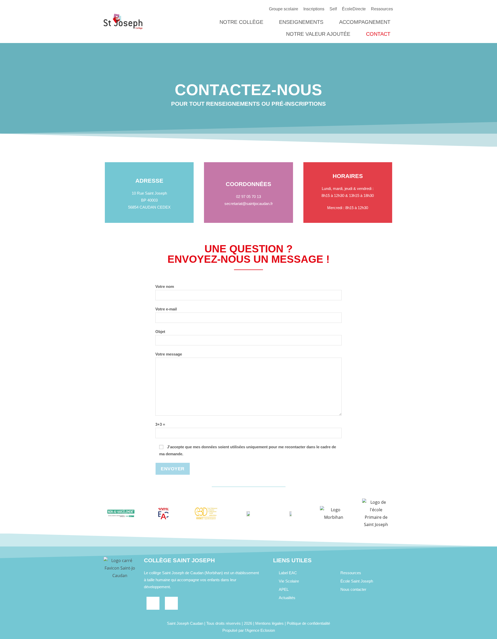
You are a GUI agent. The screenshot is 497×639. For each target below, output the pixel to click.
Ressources (382, 9)
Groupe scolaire (283, 9)
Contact (378, 34)
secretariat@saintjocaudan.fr (248, 203)
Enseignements (301, 22)
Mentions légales (269, 623)
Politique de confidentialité (308, 623)
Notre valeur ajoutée (318, 34)
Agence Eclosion (260, 630)
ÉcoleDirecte (354, 9)
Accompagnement (364, 22)
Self (333, 9)
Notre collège (241, 22)
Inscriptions (313, 9)
